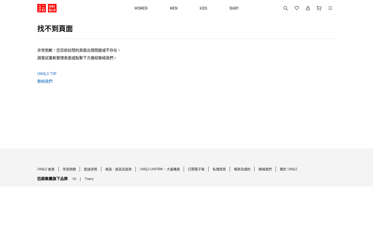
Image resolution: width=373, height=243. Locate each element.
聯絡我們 (45, 82)
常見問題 (69, 169)
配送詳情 (90, 169)
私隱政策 (219, 169)
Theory (89, 179)
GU (74, 179)
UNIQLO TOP (46, 74)
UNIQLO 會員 (46, 169)
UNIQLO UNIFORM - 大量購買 (160, 169)
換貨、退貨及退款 (118, 169)
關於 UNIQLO (288, 169)
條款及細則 (242, 169)
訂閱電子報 (196, 169)
